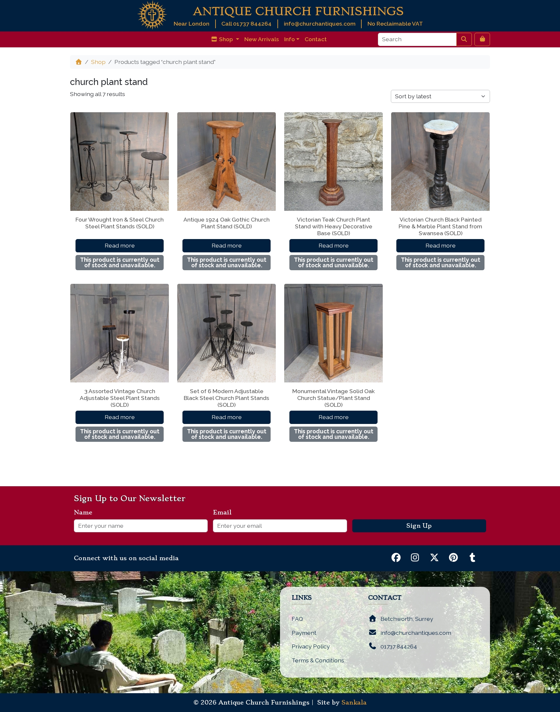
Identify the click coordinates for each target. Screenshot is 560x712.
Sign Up (419, 525)
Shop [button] (226, 39)
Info (289, 39)
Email (225, 512)
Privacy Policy (311, 646)
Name (86, 512)
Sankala (354, 702)
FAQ (297, 618)
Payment (304, 632)
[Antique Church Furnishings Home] (152, 14)
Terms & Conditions (318, 660)
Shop (98, 61)
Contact (316, 39)
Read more (120, 245)
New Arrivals (261, 39)
